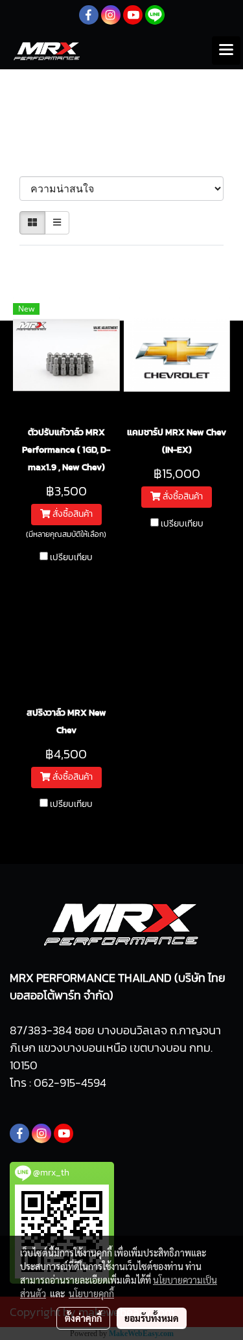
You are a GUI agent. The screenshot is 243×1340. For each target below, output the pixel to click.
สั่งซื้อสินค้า (72, 514)
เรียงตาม (44, 162)
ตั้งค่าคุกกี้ (83, 1318)
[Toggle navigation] (226, 50)
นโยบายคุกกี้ (91, 1293)
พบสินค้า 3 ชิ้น (52, 260)
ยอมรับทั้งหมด (151, 1318)
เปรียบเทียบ (71, 557)
